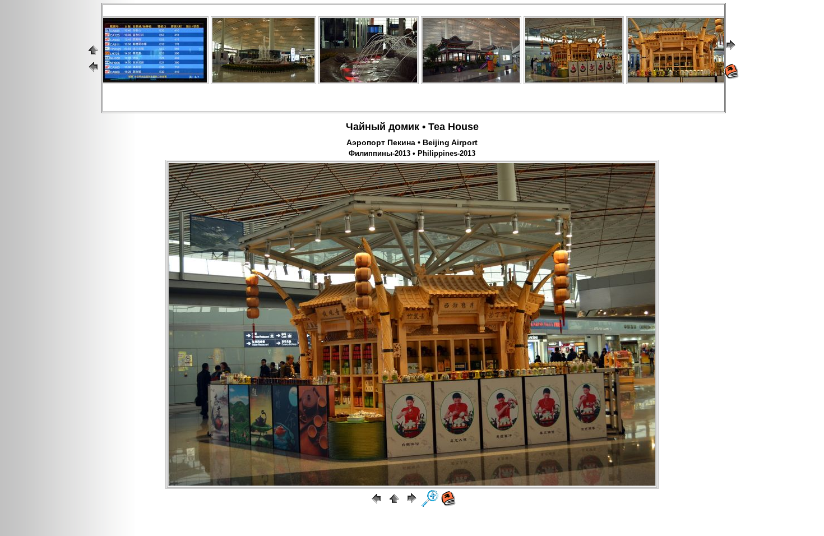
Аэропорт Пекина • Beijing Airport (412, 142)
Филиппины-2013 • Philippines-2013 (412, 154)
